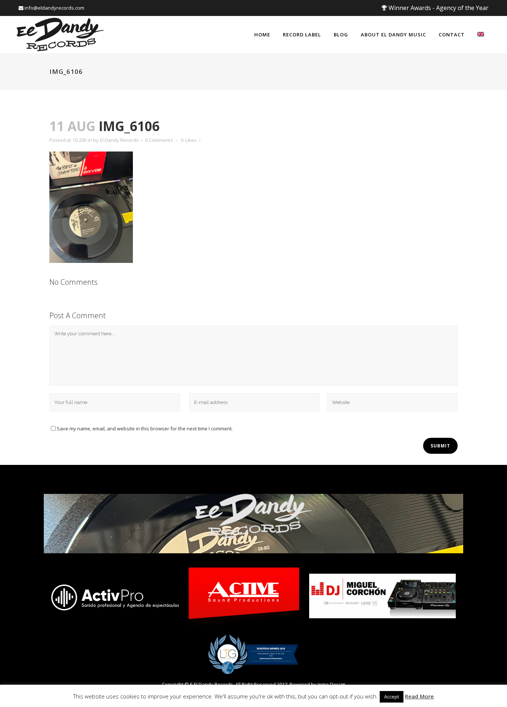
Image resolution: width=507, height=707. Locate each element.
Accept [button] (391, 696)
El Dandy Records (119, 140)
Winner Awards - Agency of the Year (437, 8)
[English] (480, 34)
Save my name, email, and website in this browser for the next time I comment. (145, 428)
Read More (419, 696)
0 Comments (159, 140)
